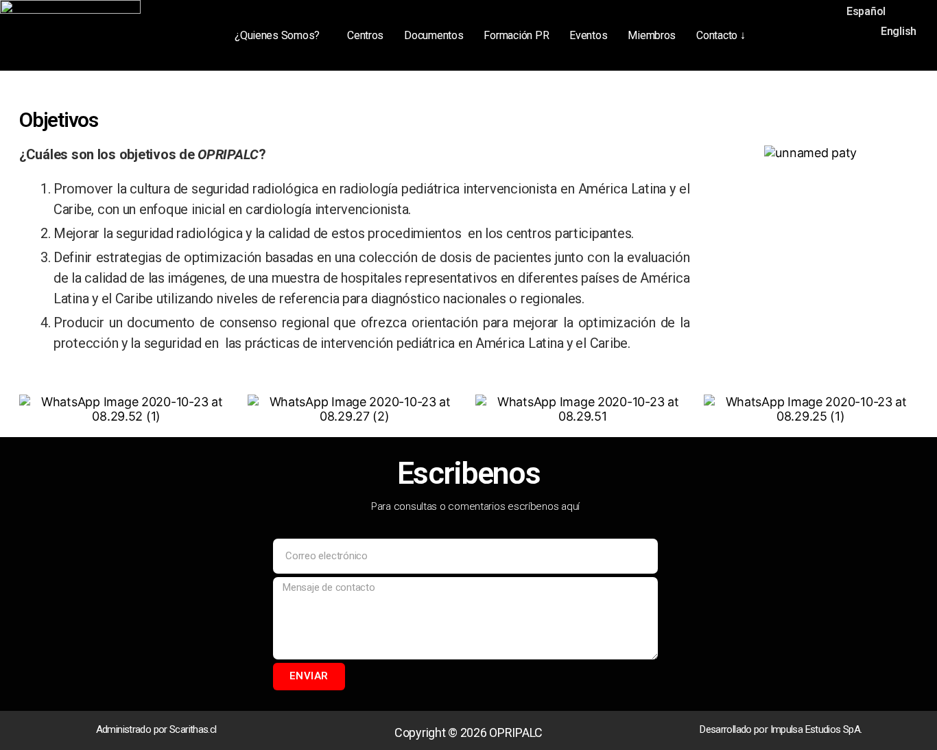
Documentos (433, 35)
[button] (280, 35)
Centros (365, 35)
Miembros (652, 35)
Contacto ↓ (720, 35)
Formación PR (516, 35)
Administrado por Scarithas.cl (156, 729)
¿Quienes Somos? (277, 35)
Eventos (588, 35)
